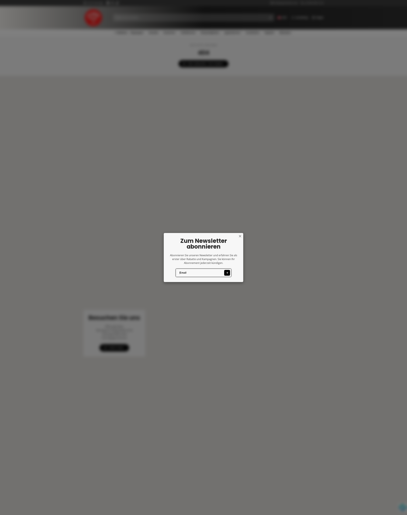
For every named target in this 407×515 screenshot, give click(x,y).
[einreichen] (227, 273)
